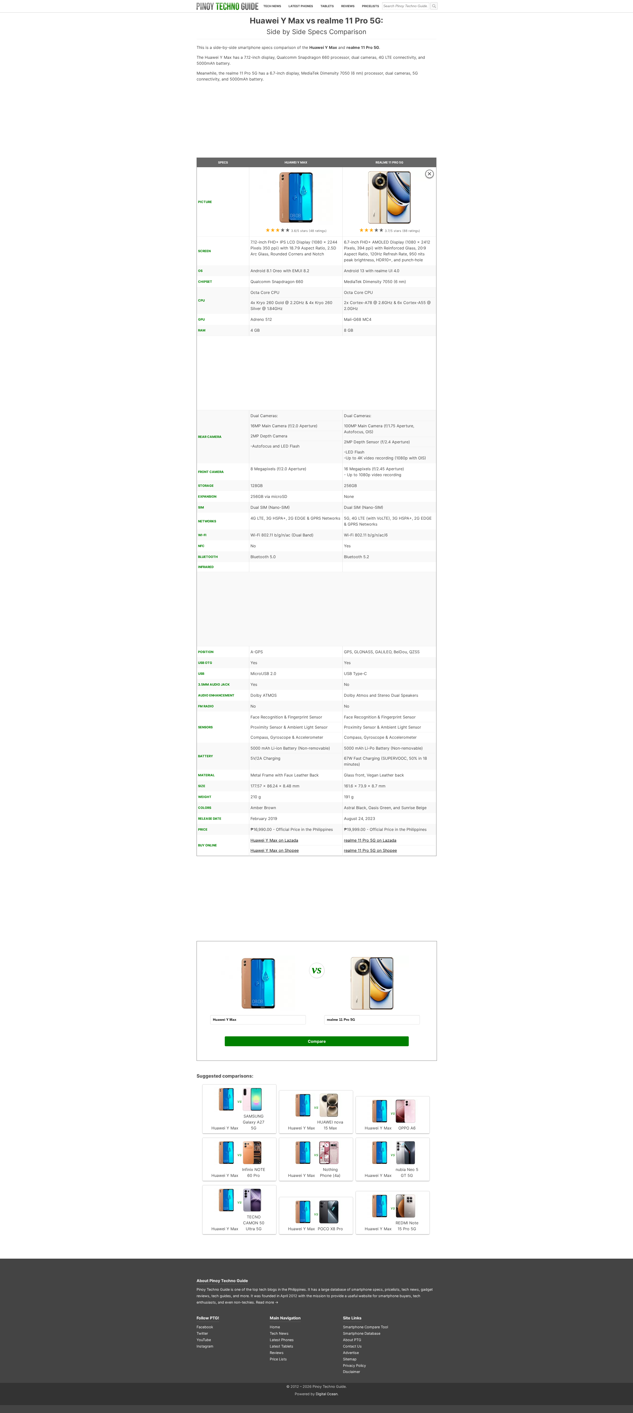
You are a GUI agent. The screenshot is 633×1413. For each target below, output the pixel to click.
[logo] (227, 6)
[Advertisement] (316, 121)
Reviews (348, 6)
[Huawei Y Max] (296, 223)
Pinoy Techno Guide (228, 1280)
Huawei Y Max (296, 162)
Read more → (267, 1302)
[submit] (434, 6)
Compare (317, 1041)
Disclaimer (351, 1372)
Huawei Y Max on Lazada (274, 840)
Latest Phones (301, 6)
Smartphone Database (361, 1333)
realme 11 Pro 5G (389, 162)
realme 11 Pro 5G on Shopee (370, 850)
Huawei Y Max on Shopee (274, 850)
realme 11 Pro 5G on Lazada (370, 840)
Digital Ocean (327, 1394)
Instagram (205, 1346)
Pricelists (370, 6)
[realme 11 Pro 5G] (389, 223)
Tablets (327, 6)
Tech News (272, 6)
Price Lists (278, 1359)
